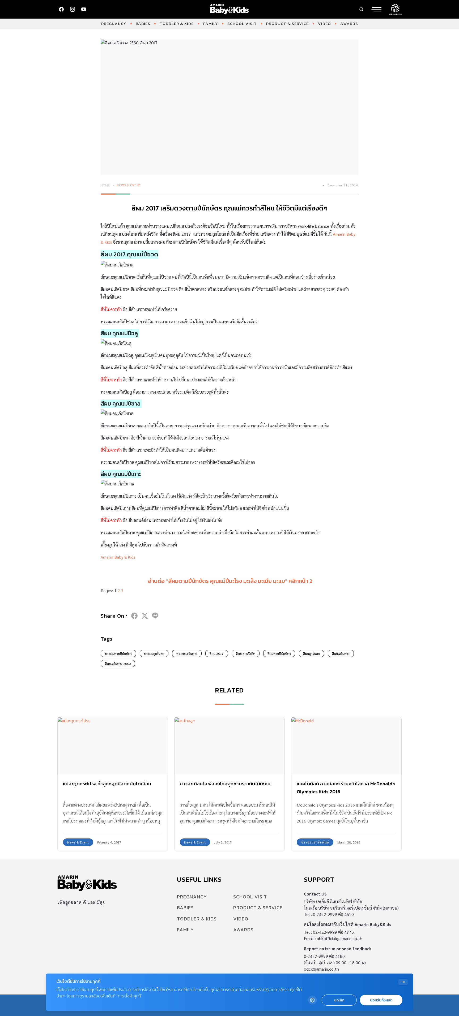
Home (105, 185)
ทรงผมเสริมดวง (186, 653)
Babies (143, 23)
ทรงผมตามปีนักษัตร (118, 653)
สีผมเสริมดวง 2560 (118, 663)
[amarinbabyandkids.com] (229, 9)
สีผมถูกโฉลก (311, 653)
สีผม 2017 (217, 653)
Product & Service (287, 23)
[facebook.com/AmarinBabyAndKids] (61, 9)
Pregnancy (113, 23)
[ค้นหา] (361, 9)
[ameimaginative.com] (395, 9)
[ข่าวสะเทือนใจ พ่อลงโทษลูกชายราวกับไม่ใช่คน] (229, 745)
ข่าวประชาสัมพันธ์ (315, 842)
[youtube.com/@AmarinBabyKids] (84, 9)
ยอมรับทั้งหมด (381, 1000)
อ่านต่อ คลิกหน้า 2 (230, 581)
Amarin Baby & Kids (118, 557)
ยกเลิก (339, 1000)
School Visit (242, 23)
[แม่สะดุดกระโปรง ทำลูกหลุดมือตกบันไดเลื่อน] (113, 745)
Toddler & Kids (177, 23)
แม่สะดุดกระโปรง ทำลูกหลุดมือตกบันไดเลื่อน (107, 783)
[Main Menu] (376, 9)
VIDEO (324, 23)
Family (210, 23)
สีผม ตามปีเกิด (245, 653)
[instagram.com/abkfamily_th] (72, 9)
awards (349, 23)
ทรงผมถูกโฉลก (154, 653)
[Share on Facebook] (134, 616)
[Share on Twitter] (145, 616)
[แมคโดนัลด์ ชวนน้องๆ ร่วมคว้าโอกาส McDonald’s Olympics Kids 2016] (346, 745)
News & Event (129, 185)
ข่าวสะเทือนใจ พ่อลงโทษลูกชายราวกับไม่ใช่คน (225, 783)
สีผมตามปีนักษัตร (279, 653)
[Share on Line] (155, 616)
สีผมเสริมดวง (341, 653)
